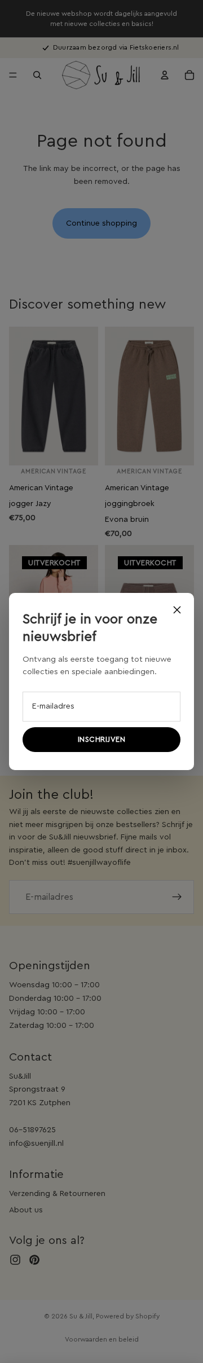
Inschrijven (102, 739)
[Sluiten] (177, 610)
